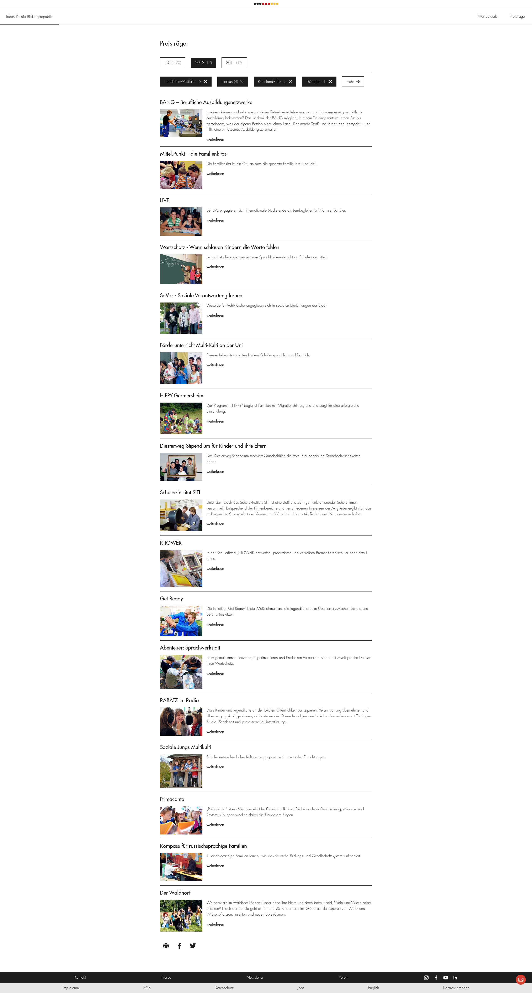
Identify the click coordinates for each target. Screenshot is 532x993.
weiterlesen (215, 139)
